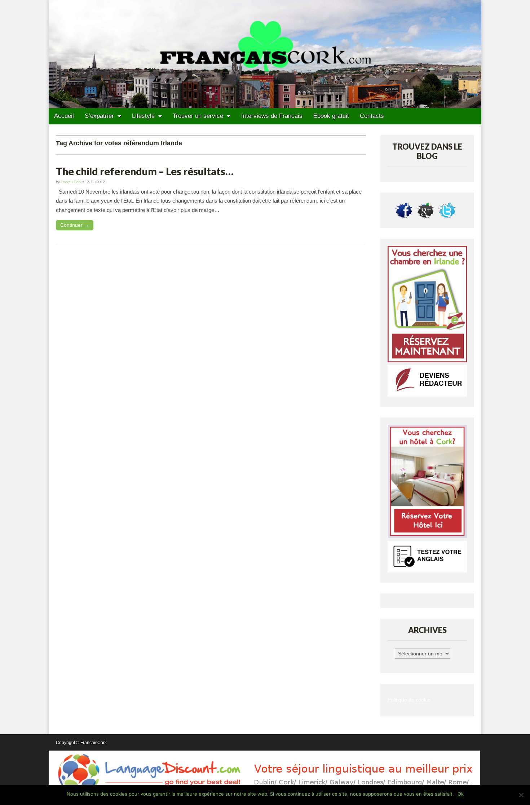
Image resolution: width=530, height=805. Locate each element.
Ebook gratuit (331, 115)
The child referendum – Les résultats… (144, 171)
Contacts (372, 115)
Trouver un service (198, 115)
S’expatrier (99, 115)
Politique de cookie (409, 700)
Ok (461, 794)
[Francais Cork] (265, 54)
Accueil (64, 115)
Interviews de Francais (271, 115)
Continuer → (74, 225)
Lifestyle (143, 115)
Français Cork (71, 182)
